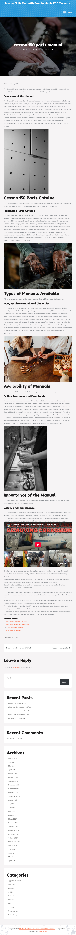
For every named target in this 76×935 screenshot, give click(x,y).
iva (7, 84)
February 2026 (13, 777)
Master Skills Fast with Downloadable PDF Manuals (37, 3)
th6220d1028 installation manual (17, 624)
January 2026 (13, 781)
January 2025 (13, 826)
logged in (15, 667)
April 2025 (12, 815)
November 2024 (13, 834)
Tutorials (11, 907)
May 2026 (11, 766)
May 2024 (11, 857)
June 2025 (11, 807)
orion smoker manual (13, 630)
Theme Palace (42, 931)
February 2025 (13, 823)
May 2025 (11, 811)
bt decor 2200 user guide (16, 718)
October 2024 (13, 838)
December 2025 (13, 785)
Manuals (15, 637)
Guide (10, 892)
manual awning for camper (17, 703)
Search (9, 678)
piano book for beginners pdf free (19, 707)
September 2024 (14, 842)
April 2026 (12, 770)
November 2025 (13, 789)
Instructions (12, 896)
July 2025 (11, 804)
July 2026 (11, 762)
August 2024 (12, 845)
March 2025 (12, 819)
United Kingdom (14, 915)
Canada (11, 888)
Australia (11, 884)
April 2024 (12, 861)
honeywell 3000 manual (14, 627)
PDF (9, 903)
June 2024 (11, 853)
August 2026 (12, 758)
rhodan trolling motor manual (16, 622)
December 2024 (13, 830)
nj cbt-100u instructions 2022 (18, 714)
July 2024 (11, 849)
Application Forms (14, 881)
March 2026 (12, 773)
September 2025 (14, 796)
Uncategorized (13, 911)
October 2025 (13, 792)
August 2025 (12, 800)
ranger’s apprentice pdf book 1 (18, 711)
